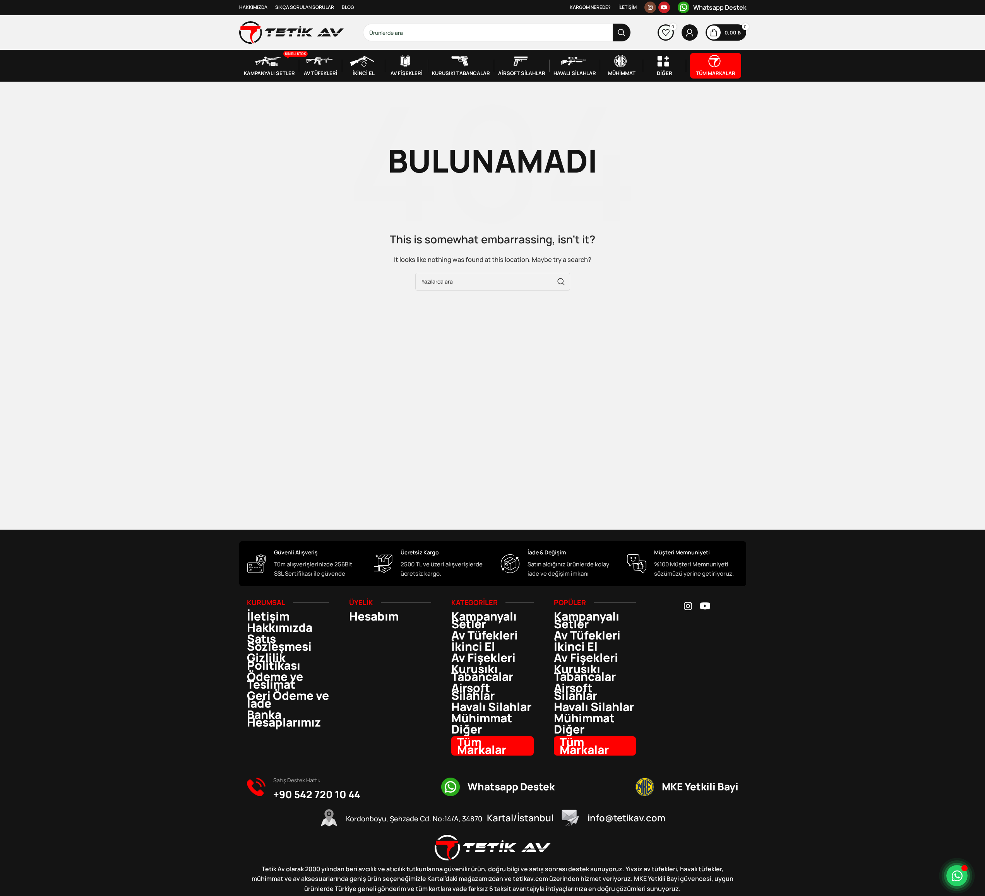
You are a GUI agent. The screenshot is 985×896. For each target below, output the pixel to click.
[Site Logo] (291, 32)
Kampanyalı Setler (484, 620)
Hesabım (374, 616)
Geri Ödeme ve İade (288, 699)
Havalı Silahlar (491, 707)
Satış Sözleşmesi (279, 642)
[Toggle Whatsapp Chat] (957, 875)
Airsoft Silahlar (473, 692)
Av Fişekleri (483, 658)
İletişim (268, 616)
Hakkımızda (279, 627)
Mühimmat (481, 718)
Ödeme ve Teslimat (275, 680)
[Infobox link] (712, 7)
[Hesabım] (690, 32)
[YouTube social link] (664, 7)
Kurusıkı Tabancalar (482, 673)
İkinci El (473, 646)
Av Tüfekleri (484, 635)
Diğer (466, 729)
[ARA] (621, 32)
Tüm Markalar (481, 746)
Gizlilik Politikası (273, 661)
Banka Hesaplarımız (284, 718)
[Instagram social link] (650, 7)
